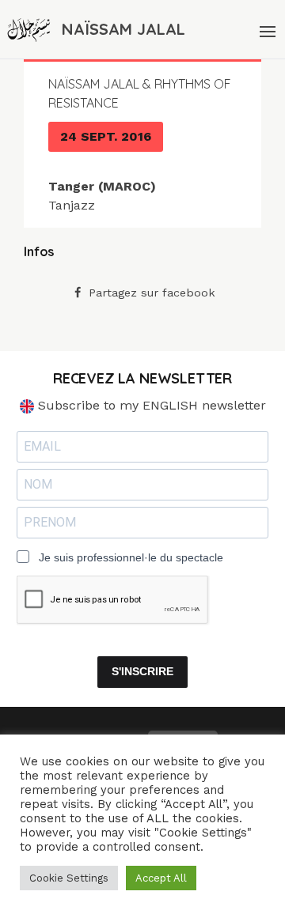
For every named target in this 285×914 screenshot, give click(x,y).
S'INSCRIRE (142, 671)
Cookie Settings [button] (68, 878)
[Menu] (266, 29)
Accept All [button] (161, 878)
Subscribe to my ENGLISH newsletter (150, 405)
